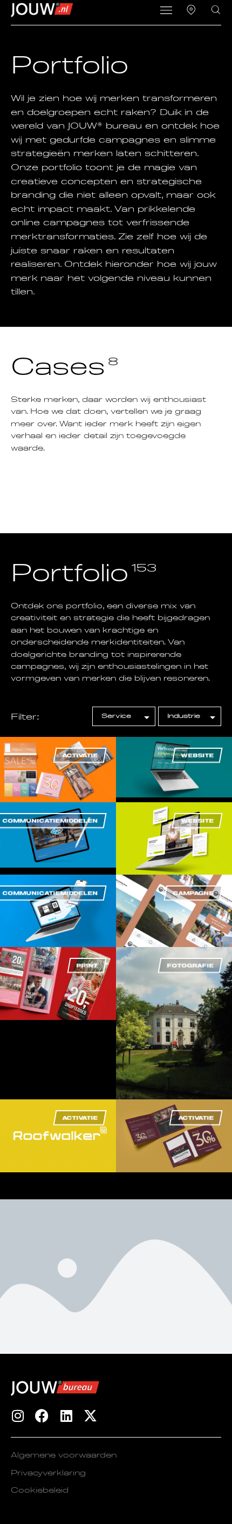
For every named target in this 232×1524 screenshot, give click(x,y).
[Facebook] (42, 1415)
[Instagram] (17, 1415)
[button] (166, 11)
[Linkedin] (66, 1415)
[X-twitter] (90, 1415)
